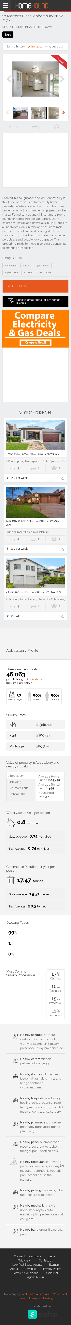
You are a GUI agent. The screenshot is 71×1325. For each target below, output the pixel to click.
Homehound (35, 5)
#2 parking (11, 265)
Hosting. (48, 1298)
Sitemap (54, 1264)
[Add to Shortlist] (62, 478)
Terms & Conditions (25, 1273)
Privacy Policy (52, 1268)
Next (64, 115)
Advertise (30, 1268)
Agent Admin (35, 1277)
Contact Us (46, 1260)
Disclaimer (51, 1273)
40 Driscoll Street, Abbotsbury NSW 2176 (34, 591)
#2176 (26, 265)
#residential (45, 272)
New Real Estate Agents (27, 1264)
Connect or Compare (27, 1256)
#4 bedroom (11, 272)
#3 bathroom (42, 265)
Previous (7, 115)
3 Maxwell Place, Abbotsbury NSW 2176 (32, 453)
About (14, 1268)
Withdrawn (25, 1260)
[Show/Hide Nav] (5, 5)
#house (28, 272)
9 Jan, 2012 (35, 46)
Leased (52, 1256)
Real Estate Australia (34, 1294)
